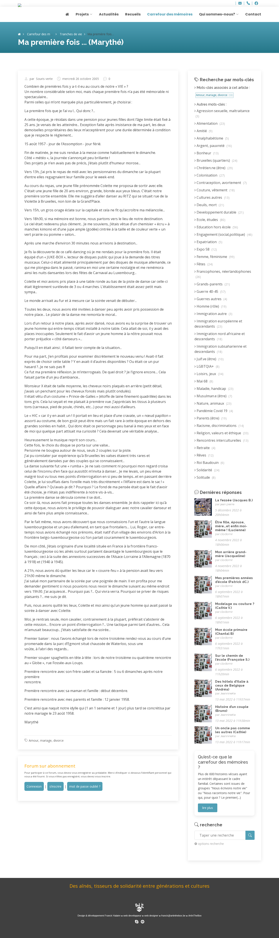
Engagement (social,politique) (224, 234)
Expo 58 (206, 249)
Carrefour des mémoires (169, 14)
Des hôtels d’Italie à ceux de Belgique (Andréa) (231, 685)
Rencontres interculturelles (222, 440)
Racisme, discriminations (220, 425)
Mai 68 (204, 381)
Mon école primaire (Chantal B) (231, 632)
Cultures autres (213, 197)
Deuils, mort (210, 204)
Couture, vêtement (215, 190)
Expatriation (209, 241)
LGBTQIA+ (207, 366)
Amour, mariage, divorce (46, 740)
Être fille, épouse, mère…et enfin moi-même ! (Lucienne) (231, 526)
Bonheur (207, 153)
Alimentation (210, 123)
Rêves (205, 455)
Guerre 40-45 (211, 291)
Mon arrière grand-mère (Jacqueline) (231, 554)
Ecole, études (210, 219)
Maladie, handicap (214, 388)
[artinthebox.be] (139, 908)
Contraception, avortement (221, 182)
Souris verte (44, 78)
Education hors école (217, 227)
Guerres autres (211, 298)
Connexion (34, 786)
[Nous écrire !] (142, 921)
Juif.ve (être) (210, 359)
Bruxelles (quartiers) (216, 160)
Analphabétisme (212, 138)
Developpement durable (220, 212)
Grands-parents (213, 284)
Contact (253, 14)
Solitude (206, 477)
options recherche (211, 844)
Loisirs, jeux (209, 373)
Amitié (204, 130)
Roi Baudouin (210, 462)
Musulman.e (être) (214, 396)
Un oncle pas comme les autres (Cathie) (232, 730)
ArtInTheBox (195, 915)
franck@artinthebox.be (173, 915)
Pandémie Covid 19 (214, 410)
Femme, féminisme (215, 256)
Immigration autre (214, 313)
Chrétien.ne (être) (214, 167)
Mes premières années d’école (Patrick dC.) (234, 580)
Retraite (205, 447)
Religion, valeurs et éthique (222, 433)
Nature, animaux (213, 403)
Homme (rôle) (211, 306)
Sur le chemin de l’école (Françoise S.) (232, 658)
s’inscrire (55, 786)
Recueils (133, 14)
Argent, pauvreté (214, 145)
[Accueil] (19, 34)
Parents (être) (211, 418)
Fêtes (204, 264)
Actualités (109, 14)
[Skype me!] (136, 921)
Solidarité (207, 470)
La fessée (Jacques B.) (234, 500)
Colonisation (210, 175)
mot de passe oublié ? (84, 786)
